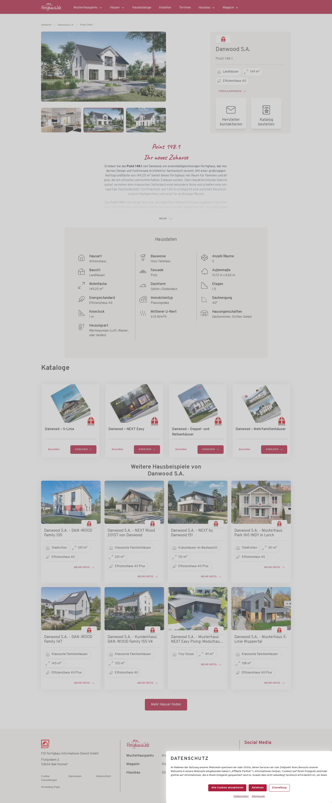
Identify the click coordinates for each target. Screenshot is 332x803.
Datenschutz (241, 796)
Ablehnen (258, 787)
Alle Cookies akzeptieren (227, 787)
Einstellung (279, 787)
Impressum (258, 796)
